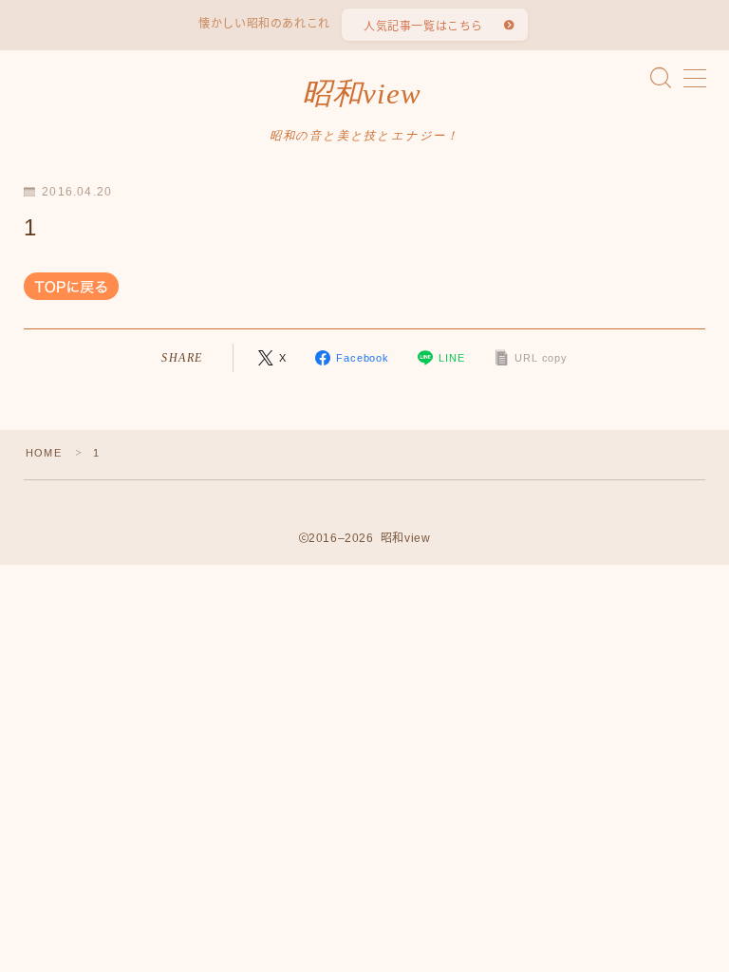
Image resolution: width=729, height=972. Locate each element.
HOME (44, 452)
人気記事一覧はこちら (423, 26)
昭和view (361, 94)
